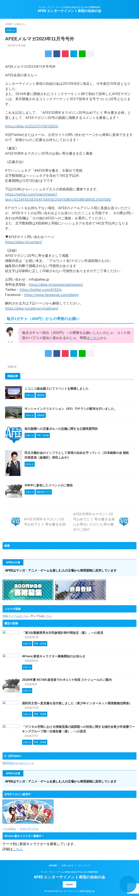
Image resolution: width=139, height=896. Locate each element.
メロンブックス (29, 828)
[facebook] (56, 53)
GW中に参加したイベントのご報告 (49, 485)
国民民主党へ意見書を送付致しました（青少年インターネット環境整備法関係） (77, 703)
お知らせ (12, 366)
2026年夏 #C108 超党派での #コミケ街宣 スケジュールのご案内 (67, 679)
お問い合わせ (67, 865)
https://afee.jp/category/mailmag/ (31, 308)
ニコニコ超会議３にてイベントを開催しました (57, 388)
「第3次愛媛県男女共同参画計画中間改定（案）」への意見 (62, 632)
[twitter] (48, 53)
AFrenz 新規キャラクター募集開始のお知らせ (53, 656)
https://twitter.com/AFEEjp (41, 290)
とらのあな (9, 828)
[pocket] (65, 53)
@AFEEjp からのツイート (18, 763)
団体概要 (53, 865)
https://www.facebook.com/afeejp (51, 295)
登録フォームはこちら (16, 616)
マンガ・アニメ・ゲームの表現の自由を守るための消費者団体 (69, 872)
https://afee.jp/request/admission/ (56, 284)
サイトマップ (84, 865)
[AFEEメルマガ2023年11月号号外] (73, 53)
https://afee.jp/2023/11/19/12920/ (31, 126)
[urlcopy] (90, 53)
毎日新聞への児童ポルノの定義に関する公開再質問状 (61, 428)
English (69, 884)
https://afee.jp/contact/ (23, 242)
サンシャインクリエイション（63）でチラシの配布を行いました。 (71, 408)
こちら (95, 338)
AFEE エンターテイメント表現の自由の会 (69, 11)
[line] (82, 53)
